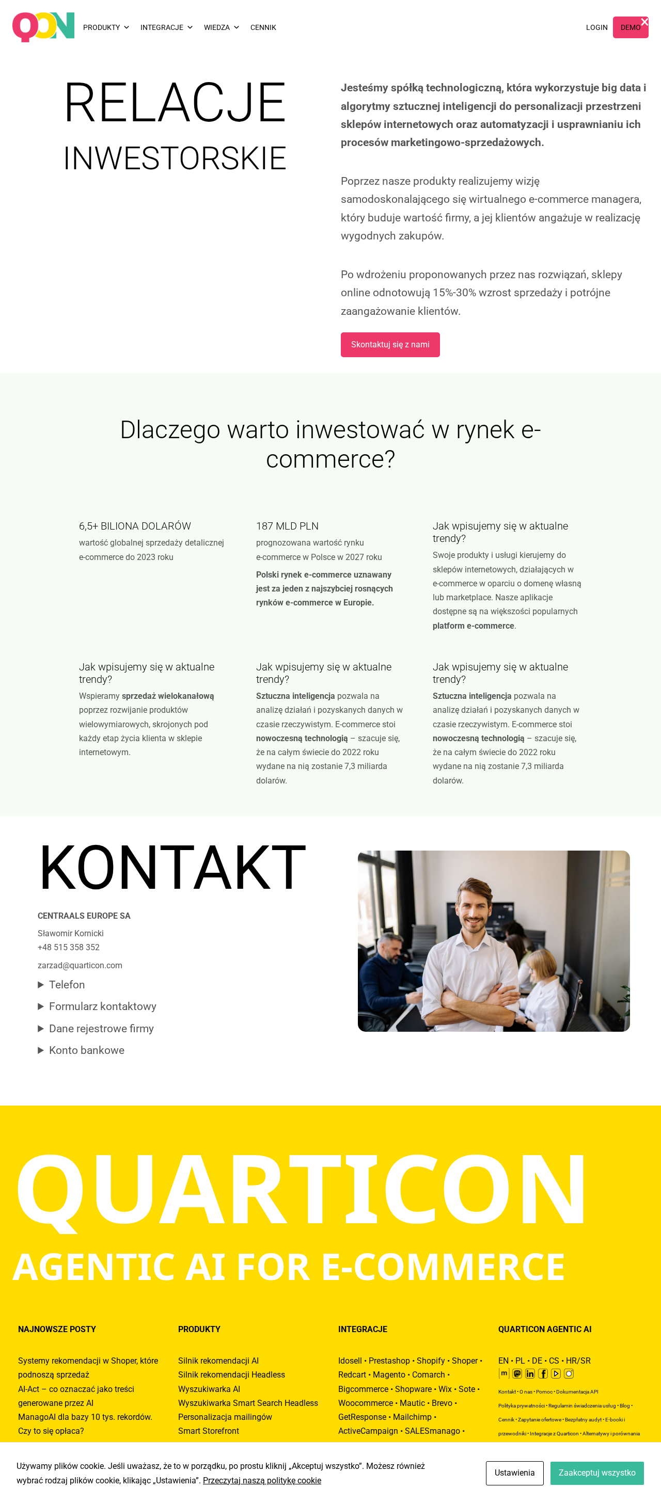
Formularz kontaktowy (102, 1006)
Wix (445, 1389)
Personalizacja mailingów (225, 1417)
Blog (625, 1406)
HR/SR (578, 1361)
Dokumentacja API (577, 1392)
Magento (389, 1375)
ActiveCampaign (368, 1431)
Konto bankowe (86, 1050)
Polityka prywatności (521, 1406)
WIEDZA (217, 27)
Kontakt (507, 1392)
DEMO (631, 27)
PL (520, 1361)
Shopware (413, 1389)
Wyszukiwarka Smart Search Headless (248, 1403)
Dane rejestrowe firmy (101, 1028)
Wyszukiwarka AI (209, 1389)
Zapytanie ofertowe (539, 1419)
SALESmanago (432, 1431)
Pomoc (544, 1392)
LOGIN (597, 27)
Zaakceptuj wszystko (597, 1473)
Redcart (352, 1375)
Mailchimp (412, 1417)
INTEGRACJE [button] (161, 27)
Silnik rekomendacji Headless (231, 1375)
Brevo (442, 1403)
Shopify (431, 1361)
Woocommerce (365, 1403)
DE (537, 1361)
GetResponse (362, 1417)
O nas (526, 1392)
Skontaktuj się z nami (390, 344)
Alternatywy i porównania (611, 1433)
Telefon (67, 985)
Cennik (506, 1419)
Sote (467, 1389)
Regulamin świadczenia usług (582, 1406)
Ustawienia (515, 1473)
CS (554, 1361)
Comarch (428, 1375)
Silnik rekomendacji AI (218, 1361)
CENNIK (263, 27)
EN (503, 1361)
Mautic (412, 1403)
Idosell (350, 1361)
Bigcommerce (363, 1389)
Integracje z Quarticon (554, 1433)
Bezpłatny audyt (583, 1419)
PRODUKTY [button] (101, 27)
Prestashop (389, 1361)
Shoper (465, 1361)
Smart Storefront (208, 1431)
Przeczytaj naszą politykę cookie (262, 1480)
